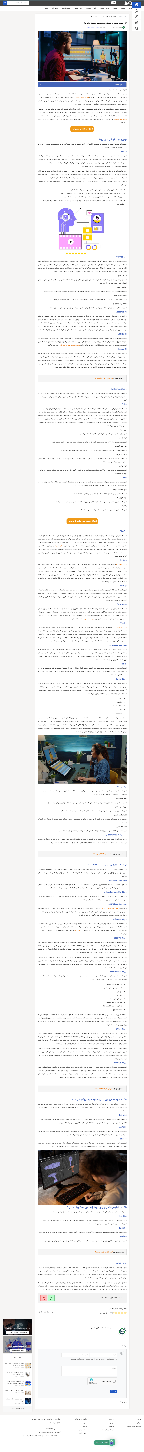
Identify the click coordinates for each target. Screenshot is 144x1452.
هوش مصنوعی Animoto (110, 908)
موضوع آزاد (55, 8)
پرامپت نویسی (89, 619)
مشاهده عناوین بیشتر (18, 1408)
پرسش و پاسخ (83, 1433)
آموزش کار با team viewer (103, 1088)
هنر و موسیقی (78, 8)
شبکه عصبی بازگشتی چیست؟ (103, 854)
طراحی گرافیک (66, 8)
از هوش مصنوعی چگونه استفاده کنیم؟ (15, 1400)
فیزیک (130, 8)
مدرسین (112, 1423)
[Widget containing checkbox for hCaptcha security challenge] (102, 1381)
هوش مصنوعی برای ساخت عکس (69, 345)
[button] (82, 84)
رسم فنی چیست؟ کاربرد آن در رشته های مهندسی (15, 1373)
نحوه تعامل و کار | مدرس (134, 1426)
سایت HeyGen (121, 564)
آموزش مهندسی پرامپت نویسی (82, 521)
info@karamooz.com (46, 1432)
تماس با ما (84, 1423)
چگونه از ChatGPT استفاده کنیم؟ (101, 378)
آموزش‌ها (138, 1423)
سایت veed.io (122, 627)
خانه (113, 2)
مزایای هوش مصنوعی (82, 97)
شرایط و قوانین (83, 1430)
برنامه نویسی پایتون (120, 119)
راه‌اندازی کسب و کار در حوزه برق (14, 1390)
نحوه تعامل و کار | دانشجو (107, 1430)
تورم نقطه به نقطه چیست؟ (104, 1252)
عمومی (115, 8)
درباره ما (85, 1426)
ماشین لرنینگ (58, 546)
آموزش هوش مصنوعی (82, 129)
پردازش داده (78, 930)
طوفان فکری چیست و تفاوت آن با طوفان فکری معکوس (14, 1364)
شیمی (46, 8)
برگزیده (123, 8)
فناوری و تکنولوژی (105, 8)
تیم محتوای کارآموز (117, 27)
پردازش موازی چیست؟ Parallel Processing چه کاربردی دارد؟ (14, 1382)
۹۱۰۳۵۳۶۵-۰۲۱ (49, 1429)
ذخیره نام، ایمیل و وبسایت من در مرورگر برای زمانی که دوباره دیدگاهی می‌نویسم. (93, 1359)
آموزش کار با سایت (91, 8)
